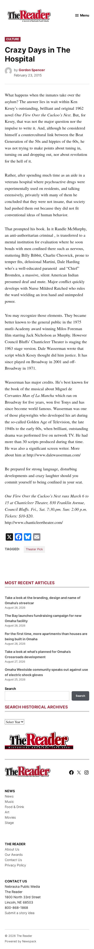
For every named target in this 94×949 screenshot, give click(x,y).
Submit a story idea (19, 913)
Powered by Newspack (20, 941)
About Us (12, 849)
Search (10, 689)
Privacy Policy (15, 865)
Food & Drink (14, 807)
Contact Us (13, 860)
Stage (9, 823)
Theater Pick (34, 549)
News (9, 796)
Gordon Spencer (32, 70)
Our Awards (14, 854)
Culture (12, 39)
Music (9, 801)
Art (7, 812)
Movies (10, 817)
